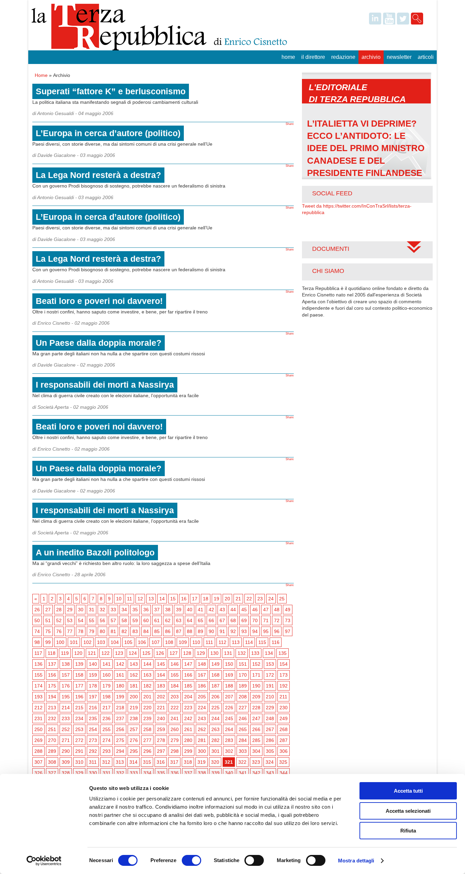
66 (211, 620)
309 (66, 762)
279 (175, 740)
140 (93, 664)
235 (93, 718)
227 (243, 707)
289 (52, 751)
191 (270, 686)
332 (120, 773)
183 (161, 686)
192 (283, 686)
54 (80, 620)
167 (202, 675)
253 (79, 729)
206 (215, 696)
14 (162, 598)
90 (211, 631)
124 (133, 653)
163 (147, 675)
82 (124, 631)
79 (91, 631)
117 (38, 653)
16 (184, 598)
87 (178, 631)
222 (175, 707)
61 (157, 620)
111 (209, 642)
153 (270, 664)
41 (200, 609)
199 (120, 696)
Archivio (371, 57)
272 (79, 740)
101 (74, 642)
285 (256, 740)
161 (120, 675)
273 (93, 740)
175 (52, 686)
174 (38, 686)
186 (202, 686)
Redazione (343, 57)
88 (189, 631)
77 (70, 631)
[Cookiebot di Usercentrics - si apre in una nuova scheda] (44, 861)
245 (229, 718)
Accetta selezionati (408, 811)
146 (175, 664)
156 (52, 675)
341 (243, 773)
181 (134, 686)
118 (51, 653)
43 (222, 609)
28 (59, 609)
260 (175, 729)
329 (79, 773)
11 (129, 598)
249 (283, 718)
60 (146, 620)
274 (106, 740)
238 (134, 718)
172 (270, 675)
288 (38, 751)
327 (52, 773)
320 (215, 762)
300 (202, 751)
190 (256, 686)
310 (79, 762)
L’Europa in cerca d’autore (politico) (108, 133)
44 (233, 609)
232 (52, 718)
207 (229, 696)
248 (270, 718)
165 (175, 675)
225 (215, 707)
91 (222, 631)
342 (256, 773)
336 (175, 773)
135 (282, 653)
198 (106, 696)
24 (271, 598)
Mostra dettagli (356, 860)
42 (211, 609)
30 (80, 609)
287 (283, 740)
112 (222, 642)
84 (146, 631)
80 (102, 631)
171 (256, 675)
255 (106, 729)
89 (200, 631)
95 (266, 631)
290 (66, 751)
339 (215, 773)
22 (249, 598)
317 (174, 762)
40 (189, 609)
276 (134, 740)
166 (188, 675)
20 (227, 598)
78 (80, 631)
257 (134, 729)
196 (79, 696)
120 (78, 653)
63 (178, 620)
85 (157, 631)
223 (188, 707)
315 (147, 762)
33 (113, 609)
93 (244, 631)
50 (37, 620)
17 (194, 598)
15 (173, 598)
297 (161, 751)
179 (106, 686)
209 (256, 696)
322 (242, 762)
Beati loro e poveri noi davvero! (99, 301)
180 (120, 686)
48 (276, 609)
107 (155, 642)
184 (175, 686)
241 (175, 718)
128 (187, 653)
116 (275, 642)
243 (202, 718)
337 (188, 773)
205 (202, 696)
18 (205, 598)
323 (256, 762)
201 (147, 696)
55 (91, 620)
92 (233, 631)
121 (92, 653)
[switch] (191, 860)
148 (202, 664)
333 (134, 773)
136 (38, 664)
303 (243, 751)
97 (287, 631)
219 (134, 707)
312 (106, 762)
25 (282, 598)
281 (202, 740)
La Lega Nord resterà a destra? (98, 175)
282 (215, 740)
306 (283, 751)
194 (52, 696)
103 (101, 642)
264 (229, 729)
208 (243, 696)
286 (270, 740)
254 (93, 729)
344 (283, 773)
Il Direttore (313, 57)
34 (124, 609)
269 (38, 740)
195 (66, 696)
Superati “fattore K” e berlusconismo (111, 91)
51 (48, 620)
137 (52, 664)
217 (106, 707)
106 (142, 642)
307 (38, 762)
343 (270, 773)
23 (260, 598)
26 (37, 609)
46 (255, 609)
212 (38, 707)
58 (124, 620)
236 (106, 718)
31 (91, 609)
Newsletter (399, 57)
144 (147, 664)
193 (38, 696)
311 (93, 762)
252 (66, 729)
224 (202, 707)
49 (287, 609)
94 (255, 631)
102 (87, 642)
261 (188, 729)
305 (270, 751)
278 (161, 740)
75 (48, 631)
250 (38, 729)
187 (215, 686)
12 (140, 598)
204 (188, 696)
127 (174, 653)
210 (270, 696)
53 (70, 620)
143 (134, 664)
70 (255, 620)
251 (52, 729)
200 (134, 696)
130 (214, 653)
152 (256, 664)
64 (189, 620)
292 (93, 751)
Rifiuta (408, 830)
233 (66, 718)
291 (79, 751)
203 (175, 696)
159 (93, 675)
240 (161, 718)
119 (65, 653)
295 (134, 751)
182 (147, 686)
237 (120, 718)
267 (270, 729)
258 (147, 729)
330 (93, 773)
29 (70, 609)
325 (283, 762)
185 (188, 686)
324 (270, 762)
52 (59, 620)
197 (93, 696)
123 (119, 653)
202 (161, 696)
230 (283, 707)
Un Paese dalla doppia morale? (98, 342)
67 (222, 620)
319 (201, 762)
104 (115, 642)
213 (52, 707)
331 (106, 773)
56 (102, 620)
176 (66, 686)
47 (266, 609)
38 (168, 609)
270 (52, 740)
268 (283, 729)
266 (256, 729)
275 (120, 740)
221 (161, 707)
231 (38, 718)
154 (283, 664)
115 (262, 642)
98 (37, 642)
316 (161, 762)
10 (119, 598)
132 (242, 653)
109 (183, 642)
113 (236, 642)
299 (188, 751)
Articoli (426, 57)
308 (52, 762)
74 (37, 631)
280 (188, 740)
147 (188, 664)
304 (256, 751)
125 (146, 653)
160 (106, 675)
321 (229, 762)
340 (229, 773)
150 (229, 664)
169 (229, 675)
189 (243, 686)
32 (102, 609)
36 (146, 609)
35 (135, 609)
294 (120, 751)
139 (79, 664)
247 (256, 718)
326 (38, 773)
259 (161, 729)
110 (196, 642)
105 (128, 642)
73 (287, 620)
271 (66, 740)
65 (200, 620)
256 (120, 729)
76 (59, 631)
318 (188, 762)
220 (147, 707)
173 (283, 675)
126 (160, 653)
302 (229, 751)
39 (178, 609)
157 (66, 675)
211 (283, 696)
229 (270, 707)
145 (161, 664)
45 (244, 609)
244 (215, 718)
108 (169, 642)
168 (215, 675)
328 (66, 773)
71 (266, 620)
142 (120, 664)
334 (147, 773)
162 (134, 675)
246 (243, 718)
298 (175, 751)
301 (215, 751)
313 (120, 762)
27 (48, 609)
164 (161, 675)
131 (228, 653)
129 (201, 653)
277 (147, 740)
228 (256, 707)
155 (38, 675)
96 (276, 631)
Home (288, 57)
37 (157, 609)
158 (79, 675)
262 (202, 729)
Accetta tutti (408, 791)
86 (168, 631)
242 (188, 718)
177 (79, 686)
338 (202, 773)
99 (48, 642)
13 (151, 598)
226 (229, 707)
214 (66, 707)
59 (135, 620)
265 (243, 729)
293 (106, 751)
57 (113, 620)
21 (238, 598)
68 (233, 620)
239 (147, 718)
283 (229, 740)
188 (229, 686)
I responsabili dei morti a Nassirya (105, 384)
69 (244, 620)
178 (93, 686)
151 (243, 664)
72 (276, 620)
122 (105, 653)
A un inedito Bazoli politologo (95, 552)
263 (215, 729)
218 (120, 707)
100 (60, 642)
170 (243, 675)
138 (66, 664)
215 (79, 707)
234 (79, 718)
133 (255, 653)
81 (113, 631)
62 (168, 620)
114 (249, 642)
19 (216, 598)
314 (133, 762)
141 (106, 664)
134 (269, 653)
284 (243, 740)
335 (161, 773)
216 (93, 707)
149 (215, 664)
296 (147, 751)
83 (135, 631)
